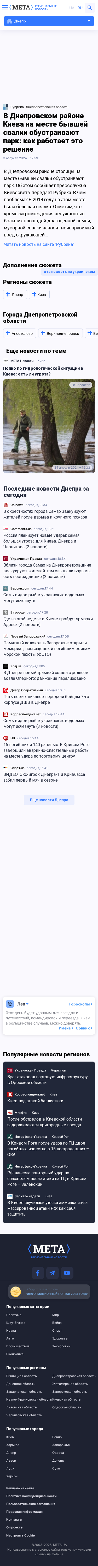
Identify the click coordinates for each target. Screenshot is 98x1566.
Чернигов (58, 1070)
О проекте (14, 1527)
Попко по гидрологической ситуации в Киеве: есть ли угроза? (43, 371)
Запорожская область (69, 1392)
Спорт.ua (17, 768)
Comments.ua (21, 529)
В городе (17, 612)
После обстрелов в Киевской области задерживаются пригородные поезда (44, 1122)
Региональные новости (46, 7)
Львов (11, 1460)
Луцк (10, 1468)
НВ (12, 738)
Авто (10, 1338)
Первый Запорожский (27, 636)
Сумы (56, 1468)
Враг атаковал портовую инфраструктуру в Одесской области (47, 1079)
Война (57, 1323)
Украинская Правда (26, 559)
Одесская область (66, 1407)
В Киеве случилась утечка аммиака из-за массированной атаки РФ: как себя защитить (47, 1208)
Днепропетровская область (47, 107)
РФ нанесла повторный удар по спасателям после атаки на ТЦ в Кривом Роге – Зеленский (46, 1178)
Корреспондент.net (25, 714)
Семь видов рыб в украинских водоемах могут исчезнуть (43, 597)
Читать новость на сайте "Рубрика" (39, 244)
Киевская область (66, 1399)
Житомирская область (70, 1384)
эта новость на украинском (69, 272)
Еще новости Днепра (49, 799)
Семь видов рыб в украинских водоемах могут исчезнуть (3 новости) (43, 723)
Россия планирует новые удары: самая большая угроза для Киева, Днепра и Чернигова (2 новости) (41, 541)
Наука (11, 1330)
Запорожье (61, 1445)
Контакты (14, 1519)
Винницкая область (21, 1376)
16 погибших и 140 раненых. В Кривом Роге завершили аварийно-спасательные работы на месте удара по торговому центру (46, 750)
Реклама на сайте (20, 1488)
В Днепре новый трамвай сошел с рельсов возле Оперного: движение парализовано (45, 675)
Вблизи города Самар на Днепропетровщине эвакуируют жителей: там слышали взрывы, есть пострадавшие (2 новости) (47, 571)
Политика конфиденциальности (23, 1496)
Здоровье (59, 1338)
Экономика (15, 1354)
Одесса (58, 1453)
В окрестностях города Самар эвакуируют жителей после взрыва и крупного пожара (45, 514)
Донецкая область (20, 1384)
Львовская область (21, 1407)
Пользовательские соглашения (23, 1504)
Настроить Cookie (20, 1535)
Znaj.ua (15, 666)
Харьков (12, 1445)
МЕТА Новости (21, 361)
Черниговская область (24, 1415)
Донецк (58, 1460)
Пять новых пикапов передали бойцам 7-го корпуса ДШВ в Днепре (46, 699)
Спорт (57, 1330)
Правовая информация (23, 1512)
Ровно (57, 1437)
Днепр (11, 1453)
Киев (41, 361)
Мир (55, 1315)
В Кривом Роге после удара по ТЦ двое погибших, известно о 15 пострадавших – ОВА (48, 1149)
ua (71, 7)
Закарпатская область (24, 1392)
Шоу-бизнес (15, 1323)
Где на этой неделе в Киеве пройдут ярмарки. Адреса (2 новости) (48, 621)
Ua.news (17, 505)
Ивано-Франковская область (26, 1399)
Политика (13, 1315)
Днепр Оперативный (26, 690)
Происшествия (18, 1346)
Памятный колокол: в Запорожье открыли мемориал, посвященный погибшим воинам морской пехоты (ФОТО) (46, 648)
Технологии (61, 1346)
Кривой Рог (60, 1137)
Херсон (12, 1476)
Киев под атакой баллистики (35, 1100)
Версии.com (19, 588)
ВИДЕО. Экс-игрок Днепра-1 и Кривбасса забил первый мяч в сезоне (44, 777)
